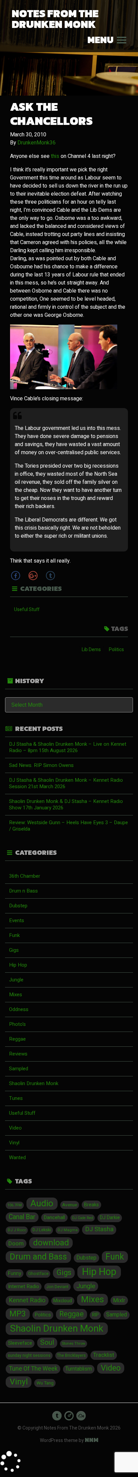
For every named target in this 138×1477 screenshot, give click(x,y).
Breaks (91, 1204)
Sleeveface (20, 1343)
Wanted (17, 1157)
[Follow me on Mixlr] (69, 1415)
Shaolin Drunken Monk (33, 1083)
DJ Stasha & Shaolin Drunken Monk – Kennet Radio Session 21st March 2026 (66, 783)
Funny (14, 1273)
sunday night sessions (29, 1355)
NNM (91, 1440)
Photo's (17, 1024)
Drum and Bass (38, 1257)
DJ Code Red (82, 1217)
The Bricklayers (71, 1355)
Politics (116, 649)
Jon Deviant (57, 1287)
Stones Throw (73, 1343)
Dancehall (54, 1217)
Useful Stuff (27, 609)
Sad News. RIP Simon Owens (41, 765)
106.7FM (14, 1205)
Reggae (17, 1039)
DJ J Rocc (17, 1230)
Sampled (18, 1068)
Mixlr (119, 1300)
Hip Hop (18, 965)
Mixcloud (62, 1301)
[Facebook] (15, 575)
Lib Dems (91, 649)
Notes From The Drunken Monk (55, 18)
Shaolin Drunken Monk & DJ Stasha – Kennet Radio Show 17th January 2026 (66, 804)
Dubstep (18, 905)
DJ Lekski (41, 1230)
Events (16, 920)
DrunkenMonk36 (36, 143)
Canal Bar (22, 1217)
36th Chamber (24, 876)
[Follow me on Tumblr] (57, 1415)
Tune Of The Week (33, 1368)
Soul (47, 1343)
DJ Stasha (99, 1229)
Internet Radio (23, 1286)
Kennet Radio (27, 1300)
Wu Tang (45, 1383)
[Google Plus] (32, 575)
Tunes (16, 1098)
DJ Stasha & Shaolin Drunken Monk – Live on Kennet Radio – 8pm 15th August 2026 (67, 747)
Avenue (69, 1205)
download (51, 1243)
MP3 (17, 1313)
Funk (14, 935)
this (55, 156)
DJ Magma (68, 1230)
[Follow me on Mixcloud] (81, 1415)
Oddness (18, 1009)
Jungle (16, 979)
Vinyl (14, 1142)
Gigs (14, 950)
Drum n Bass (23, 891)
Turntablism (78, 1369)
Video (15, 1128)
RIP (95, 1315)
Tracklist (103, 1355)
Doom (16, 1243)
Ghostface (38, 1274)
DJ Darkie (110, 1217)
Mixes (15, 994)
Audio (41, 1204)
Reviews (18, 1054)
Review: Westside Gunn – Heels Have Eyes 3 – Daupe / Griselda (68, 826)
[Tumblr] (50, 575)
